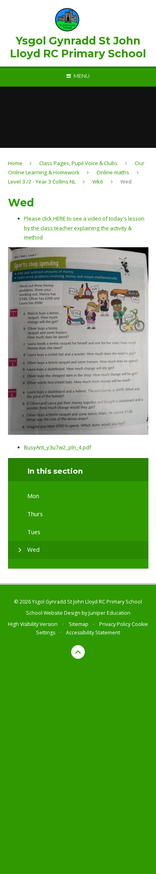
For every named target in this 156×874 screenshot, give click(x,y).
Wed (126, 181)
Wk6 (97, 181)
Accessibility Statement (93, 632)
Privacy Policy (114, 624)
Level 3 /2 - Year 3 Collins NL (42, 181)
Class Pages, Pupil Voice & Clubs (78, 163)
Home (15, 163)
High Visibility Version (33, 624)
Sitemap (78, 624)
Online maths (112, 172)
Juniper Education (109, 613)
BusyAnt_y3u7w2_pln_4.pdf (57, 447)
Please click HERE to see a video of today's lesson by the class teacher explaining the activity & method (84, 227)
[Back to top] (78, 652)
